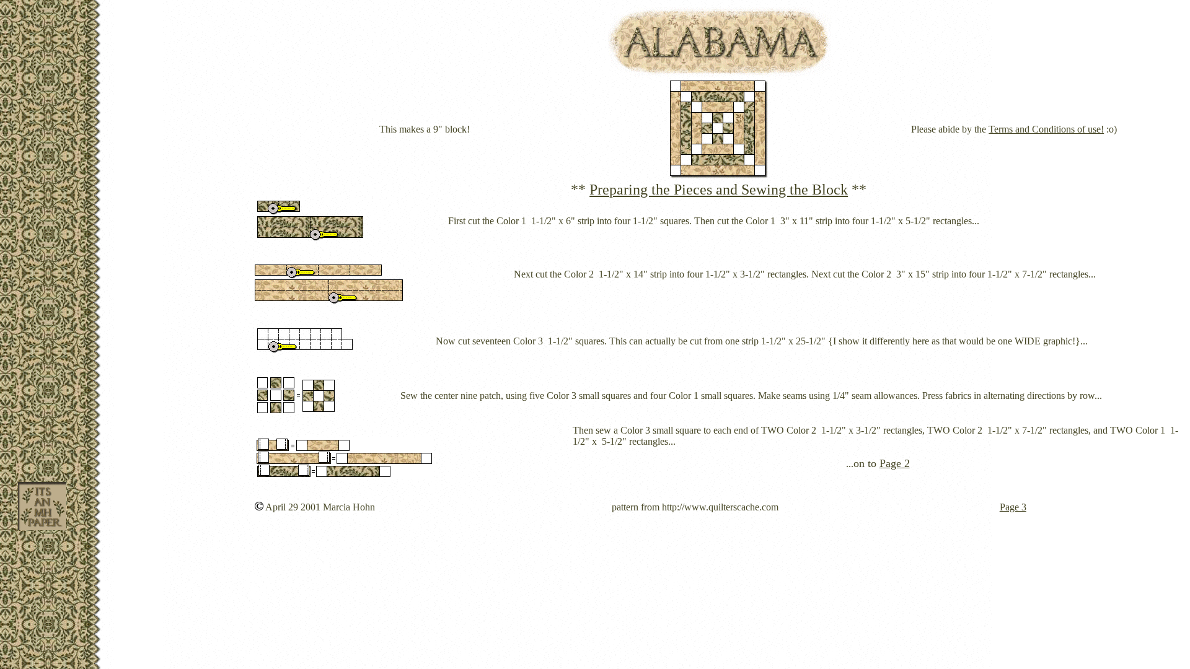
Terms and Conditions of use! (1046, 129)
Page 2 (894, 463)
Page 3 (1013, 507)
